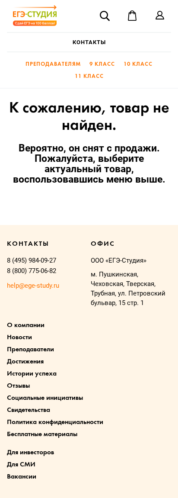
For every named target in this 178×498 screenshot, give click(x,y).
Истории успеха (32, 373)
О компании (25, 325)
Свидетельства (28, 410)
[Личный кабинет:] (160, 15)
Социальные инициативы (45, 398)
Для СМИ (21, 464)
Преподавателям (53, 64)
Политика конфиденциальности (55, 422)
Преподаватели (30, 349)
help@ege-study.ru (33, 285)
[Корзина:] (132, 15)
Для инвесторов (30, 452)
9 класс (102, 64)
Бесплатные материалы (42, 434)
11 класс (89, 76)
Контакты (89, 42)
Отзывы (18, 385)
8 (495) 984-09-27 (31, 260)
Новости (19, 337)
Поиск (104, 15)
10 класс (138, 64)
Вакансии (21, 476)
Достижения (25, 361)
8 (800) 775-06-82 (31, 271)
